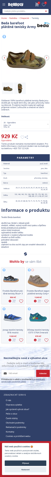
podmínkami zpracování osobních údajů (23, 380)
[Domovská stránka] (15, 8)
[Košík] (37, 5)
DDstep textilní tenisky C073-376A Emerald (38, 331)
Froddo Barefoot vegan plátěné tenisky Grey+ (38, 292)
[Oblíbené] (44, 5)
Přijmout (25, 463)
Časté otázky (12, 418)
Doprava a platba (14, 404)
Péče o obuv (11, 413)
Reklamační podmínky (16, 427)
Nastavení (25, 470)
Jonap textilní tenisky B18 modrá (13, 331)
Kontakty (10, 431)
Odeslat (43, 373)
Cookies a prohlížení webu (18, 436)
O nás (8, 400)
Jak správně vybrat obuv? (17, 409)
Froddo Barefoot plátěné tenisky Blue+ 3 (13, 292)
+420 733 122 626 (21, 148)
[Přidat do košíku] (13, 301)
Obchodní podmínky (15, 422)
